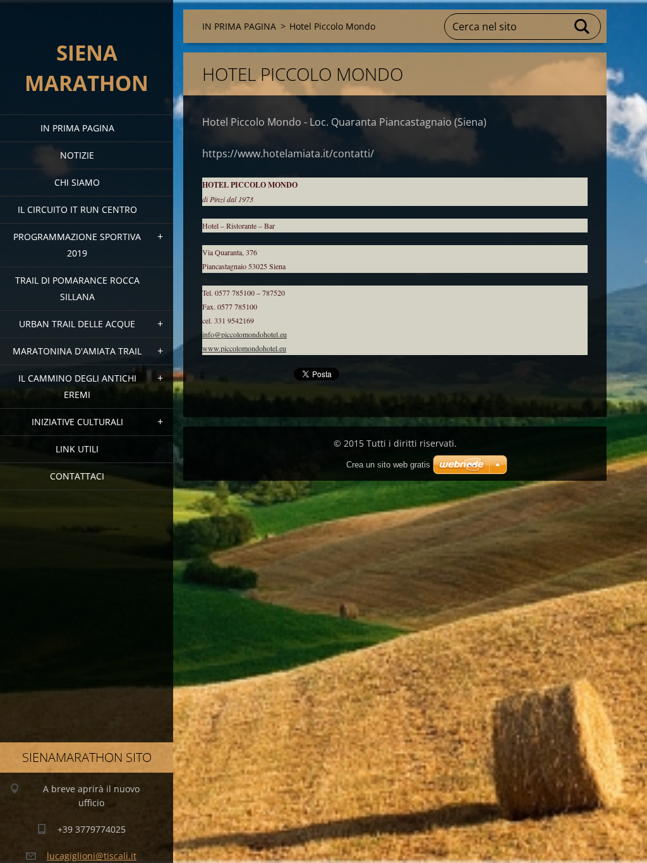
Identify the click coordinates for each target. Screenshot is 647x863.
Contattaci (77, 476)
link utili (77, 449)
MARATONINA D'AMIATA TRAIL (77, 351)
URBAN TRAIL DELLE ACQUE (77, 324)
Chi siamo (77, 182)
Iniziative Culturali (77, 422)
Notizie (77, 155)
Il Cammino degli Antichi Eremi (77, 386)
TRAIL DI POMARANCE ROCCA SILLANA (77, 288)
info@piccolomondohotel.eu (244, 334)
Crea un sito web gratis (388, 464)
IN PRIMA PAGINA (77, 128)
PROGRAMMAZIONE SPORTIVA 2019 (77, 245)
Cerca (582, 26)
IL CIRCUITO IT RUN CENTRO (77, 209)
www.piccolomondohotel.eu (244, 348)
